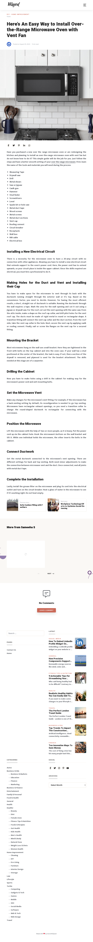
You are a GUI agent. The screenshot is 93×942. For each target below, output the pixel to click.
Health (52, 691)
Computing (15, 889)
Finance (52, 743)
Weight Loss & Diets (19, 845)
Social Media (55, 639)
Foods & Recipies (29, 544)
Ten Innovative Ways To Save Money (60, 746)
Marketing (15, 784)
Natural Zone (16, 842)
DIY (8, 14)
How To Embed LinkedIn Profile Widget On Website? (60, 642)
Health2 (10, 807)
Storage (14, 872)
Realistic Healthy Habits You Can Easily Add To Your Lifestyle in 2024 (61, 694)
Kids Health (15, 831)
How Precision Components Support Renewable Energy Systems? (59, 660)
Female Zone (16, 817)
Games (14, 896)
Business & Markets (19, 774)
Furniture (14, 865)
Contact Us (11, 650)
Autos (9, 767)
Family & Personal (14, 794)
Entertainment (13, 791)
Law (8, 876)
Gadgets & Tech (17, 892)
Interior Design (17, 869)
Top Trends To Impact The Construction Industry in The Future (60, 729)
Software (15, 910)
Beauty (14, 811)
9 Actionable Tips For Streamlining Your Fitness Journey (59, 677)
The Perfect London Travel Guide (59, 712)
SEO (12, 903)
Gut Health (15, 828)
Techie (9, 886)
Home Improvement (20, 14)
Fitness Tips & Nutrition (60, 673)
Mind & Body (16, 838)
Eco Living (15, 862)
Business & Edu (56, 725)
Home (9, 653)
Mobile (13, 899)
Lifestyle (10, 879)
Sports (9, 882)
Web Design (16, 916)
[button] (84, 5)
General (53, 656)
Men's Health (16, 835)
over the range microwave (63, 162)
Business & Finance (15, 787)
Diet (12, 814)
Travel (52, 708)
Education (15, 777)
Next (49, 573)
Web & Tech (16, 913)
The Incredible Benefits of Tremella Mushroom (30, 549)
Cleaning (14, 855)
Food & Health (13, 797)
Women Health (17, 849)
